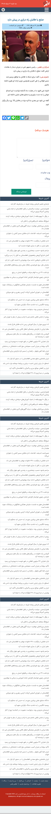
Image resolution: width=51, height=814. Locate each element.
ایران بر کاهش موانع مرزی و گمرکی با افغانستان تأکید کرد (29, 368)
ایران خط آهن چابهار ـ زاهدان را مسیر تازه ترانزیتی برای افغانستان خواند (26, 352)
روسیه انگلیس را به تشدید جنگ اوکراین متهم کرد (31, 304)
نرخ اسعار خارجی (24, 784)
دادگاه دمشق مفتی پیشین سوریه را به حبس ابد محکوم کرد (28, 299)
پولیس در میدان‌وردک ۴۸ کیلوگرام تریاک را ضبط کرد (31, 373)
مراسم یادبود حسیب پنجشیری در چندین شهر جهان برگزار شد (28, 250)
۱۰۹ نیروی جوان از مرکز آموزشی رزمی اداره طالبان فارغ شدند (28, 324)
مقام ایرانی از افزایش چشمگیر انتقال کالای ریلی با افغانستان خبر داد (25, 329)
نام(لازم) (46, 160)
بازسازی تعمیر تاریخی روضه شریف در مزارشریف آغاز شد (30, 204)
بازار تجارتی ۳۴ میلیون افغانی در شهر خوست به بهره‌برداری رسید (27, 341)
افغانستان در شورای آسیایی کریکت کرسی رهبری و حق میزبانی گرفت (27, 294)
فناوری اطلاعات (36, 784)
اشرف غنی (44, 77)
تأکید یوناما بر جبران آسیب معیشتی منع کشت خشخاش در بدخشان (25, 346)
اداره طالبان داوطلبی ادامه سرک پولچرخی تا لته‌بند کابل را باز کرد (27, 260)
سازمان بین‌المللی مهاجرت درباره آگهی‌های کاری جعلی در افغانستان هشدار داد (26, 227)
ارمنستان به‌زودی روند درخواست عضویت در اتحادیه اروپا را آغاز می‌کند (27, 311)
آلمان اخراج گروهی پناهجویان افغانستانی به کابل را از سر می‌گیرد (26, 255)
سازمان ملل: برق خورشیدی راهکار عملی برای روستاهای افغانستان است (26, 266)
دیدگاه (5, 780)
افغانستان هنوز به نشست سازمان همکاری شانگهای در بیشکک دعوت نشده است (25, 286)
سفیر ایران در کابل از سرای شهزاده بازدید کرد (33, 245)
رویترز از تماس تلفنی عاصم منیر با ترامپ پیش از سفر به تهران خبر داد (26, 318)
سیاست (36, 780)
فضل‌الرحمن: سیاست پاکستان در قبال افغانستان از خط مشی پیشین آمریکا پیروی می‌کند (28, 210)
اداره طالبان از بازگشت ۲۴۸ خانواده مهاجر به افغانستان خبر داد (27, 241)
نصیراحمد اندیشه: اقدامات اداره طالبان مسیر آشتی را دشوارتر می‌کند (27, 235)
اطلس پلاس (13, 784)
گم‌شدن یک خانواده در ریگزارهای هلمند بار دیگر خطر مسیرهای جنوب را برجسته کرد (27, 335)
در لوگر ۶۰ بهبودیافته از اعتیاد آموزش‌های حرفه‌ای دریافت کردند (27, 216)
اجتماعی (28, 780)
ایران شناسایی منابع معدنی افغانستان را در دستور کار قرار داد (28, 358)
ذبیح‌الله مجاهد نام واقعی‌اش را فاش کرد (35, 221)
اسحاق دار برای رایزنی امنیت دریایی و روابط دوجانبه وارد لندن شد (26, 363)
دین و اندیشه (12, 780)
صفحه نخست (44, 780)
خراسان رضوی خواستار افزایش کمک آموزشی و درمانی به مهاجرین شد (26, 279)
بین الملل (21, 780)
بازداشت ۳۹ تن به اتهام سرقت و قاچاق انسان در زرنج (30, 272)
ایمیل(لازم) (28, 160)
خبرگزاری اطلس (46, 4)
